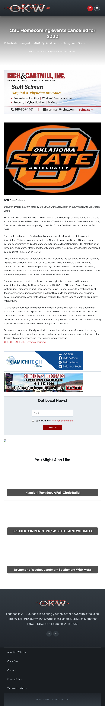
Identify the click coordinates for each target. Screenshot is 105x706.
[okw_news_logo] (27, 4)
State (81, 43)
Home (31, 51)
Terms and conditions (62, 420)
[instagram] (56, 634)
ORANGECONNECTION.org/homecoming (25, 341)
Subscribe (52, 427)
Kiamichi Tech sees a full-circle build (52, 493)
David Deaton (53, 43)
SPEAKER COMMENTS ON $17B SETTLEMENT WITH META (52, 531)
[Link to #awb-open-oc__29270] (90, 8)
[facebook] (49, 634)
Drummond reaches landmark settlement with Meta (52, 570)
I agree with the (53, 420)
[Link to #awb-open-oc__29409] (97, 8)
